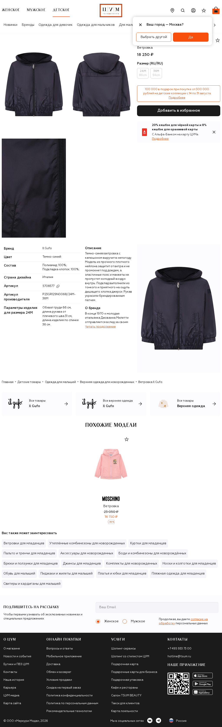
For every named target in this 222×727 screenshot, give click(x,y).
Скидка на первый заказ (63, 687)
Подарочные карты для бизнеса (134, 672)
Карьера (9, 687)
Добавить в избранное (178, 111)
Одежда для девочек (56, 24)
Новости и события (17, 656)
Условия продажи (59, 680)
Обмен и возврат (58, 672)
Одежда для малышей (60, 382)
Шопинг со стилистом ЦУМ (130, 656)
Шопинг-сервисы (123, 648)
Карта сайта (12, 703)
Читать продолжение (100, 326)
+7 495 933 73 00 (179, 648)
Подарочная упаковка (127, 680)
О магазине (11, 648)
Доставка (53, 664)
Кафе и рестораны (124, 687)
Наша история (13, 680)
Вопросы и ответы (59, 648)
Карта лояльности (124, 711)
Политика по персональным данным (72, 703)
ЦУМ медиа (11, 695)
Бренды (28, 24)
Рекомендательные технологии (69, 711)
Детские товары (29, 382)
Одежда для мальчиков (96, 24)
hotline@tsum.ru (179, 656)
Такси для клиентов (125, 703)
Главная (7, 382)
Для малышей (129, 24)
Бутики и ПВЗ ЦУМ (16, 664)
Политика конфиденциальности (69, 695)
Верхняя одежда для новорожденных (107, 382)
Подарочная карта (124, 664)
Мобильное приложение (64, 656)
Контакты (10, 672)
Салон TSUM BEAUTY (126, 695)
